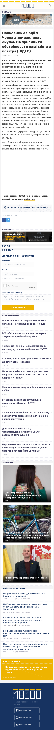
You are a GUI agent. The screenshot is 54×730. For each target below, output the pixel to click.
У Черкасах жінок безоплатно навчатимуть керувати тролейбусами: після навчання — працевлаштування (27, 415)
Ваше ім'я (6, 260)
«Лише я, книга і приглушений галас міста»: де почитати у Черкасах (26, 360)
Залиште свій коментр (12, 292)
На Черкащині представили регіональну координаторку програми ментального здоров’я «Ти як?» (25, 374)
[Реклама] (27, 19)
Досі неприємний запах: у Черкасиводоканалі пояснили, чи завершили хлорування (21, 431)
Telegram (35, 196)
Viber (44, 196)
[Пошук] (49, 6)
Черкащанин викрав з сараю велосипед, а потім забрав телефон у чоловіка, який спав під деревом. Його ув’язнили (26, 447)
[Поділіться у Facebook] (4, 220)
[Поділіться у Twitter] (8, 220)
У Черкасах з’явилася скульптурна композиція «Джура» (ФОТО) (21, 402)
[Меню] (4, 6)
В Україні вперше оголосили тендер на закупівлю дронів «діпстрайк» (24, 335)
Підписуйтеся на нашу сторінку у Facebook (28, 207)
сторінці (6, 81)
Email (4, 270)
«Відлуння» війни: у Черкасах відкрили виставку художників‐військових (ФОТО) (25, 348)
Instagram (29, 199)
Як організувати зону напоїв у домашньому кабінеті (26, 389)
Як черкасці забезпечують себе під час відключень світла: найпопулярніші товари (26, 669)
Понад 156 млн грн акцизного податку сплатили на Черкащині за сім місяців (24, 322)
